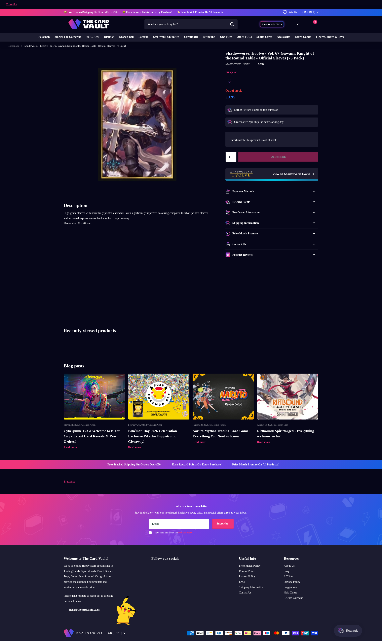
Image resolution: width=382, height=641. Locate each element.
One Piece (226, 36)
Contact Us (245, 592)
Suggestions (290, 587)
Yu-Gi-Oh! (92, 36)
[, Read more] (295, 24)
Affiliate (288, 576)
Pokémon (44, 36)
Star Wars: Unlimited (166, 36)
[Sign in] (305, 24)
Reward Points (247, 571)
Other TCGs (244, 36)
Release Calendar (293, 597)
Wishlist (293, 12)
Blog (286, 571)
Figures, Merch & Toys (330, 36)
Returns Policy (247, 576)
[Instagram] (152, 568)
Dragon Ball (126, 36)
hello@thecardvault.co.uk (84, 609)
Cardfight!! (191, 36)
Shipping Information (251, 587)
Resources (291, 558)
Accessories (283, 36)
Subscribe (222, 523)
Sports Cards (264, 36)
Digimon (109, 36)
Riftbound (209, 36)
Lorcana (143, 36)
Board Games (303, 36)
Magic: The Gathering (68, 36)
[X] (161, 568)
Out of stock (278, 156)
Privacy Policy (292, 581)
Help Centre (290, 592)
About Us (289, 565)
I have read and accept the (173, 532)
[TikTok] (169, 568)
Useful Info (247, 558)
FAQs (242, 581)
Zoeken (232, 24)
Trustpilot (11, 4)
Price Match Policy (249, 565)
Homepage (13, 45)
